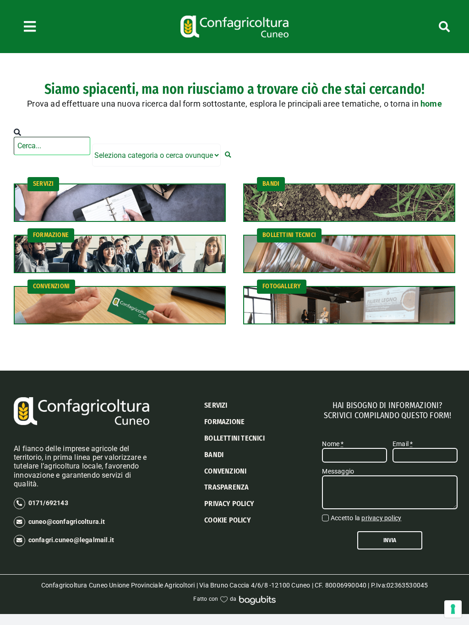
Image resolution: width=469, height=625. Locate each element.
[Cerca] (415, 26)
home (431, 103)
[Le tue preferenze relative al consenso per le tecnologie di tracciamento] (453, 609)
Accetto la (366, 518)
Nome (333, 443)
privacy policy (381, 518)
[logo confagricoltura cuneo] (234, 18)
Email (403, 443)
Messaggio (338, 471)
